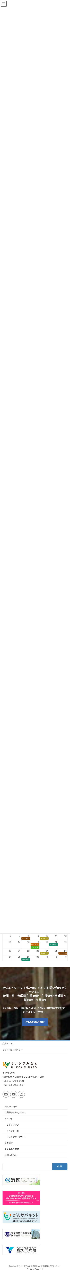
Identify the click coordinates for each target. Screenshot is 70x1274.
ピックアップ (13, 1124)
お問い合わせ (11, 1155)
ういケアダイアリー (16, 1136)
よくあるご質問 (12, 1149)
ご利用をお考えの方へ (15, 1112)
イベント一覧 (13, 1130)
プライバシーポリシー (13, 1049)
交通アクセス (9, 1043)
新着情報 (9, 1142)
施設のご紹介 (11, 1106)
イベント (9, 1118)
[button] (35, 1022)
